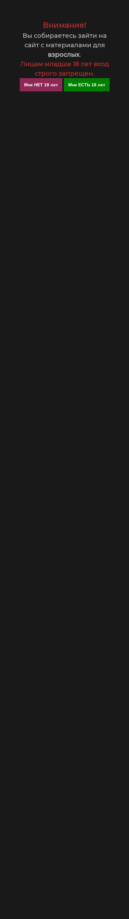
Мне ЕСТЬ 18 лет (86, 84)
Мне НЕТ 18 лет (41, 84)
